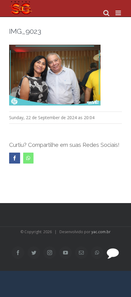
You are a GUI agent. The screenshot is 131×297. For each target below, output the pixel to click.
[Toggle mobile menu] (118, 13)
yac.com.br (101, 231)
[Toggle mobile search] (106, 13)
